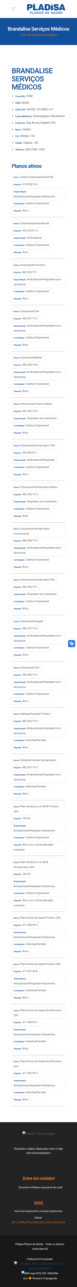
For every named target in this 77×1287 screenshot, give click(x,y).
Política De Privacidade (40, 1259)
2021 (42, 1222)
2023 (55, 1222)
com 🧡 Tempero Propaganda (40, 1278)
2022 (49, 1222)
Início (23, 35)
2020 (35, 1222)
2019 (28, 1222)
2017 (15, 1222)
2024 (62, 1222)
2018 (21, 1222)
